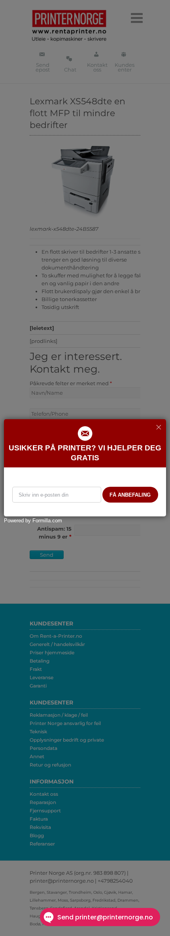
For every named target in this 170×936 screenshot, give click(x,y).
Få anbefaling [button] (130, 495)
